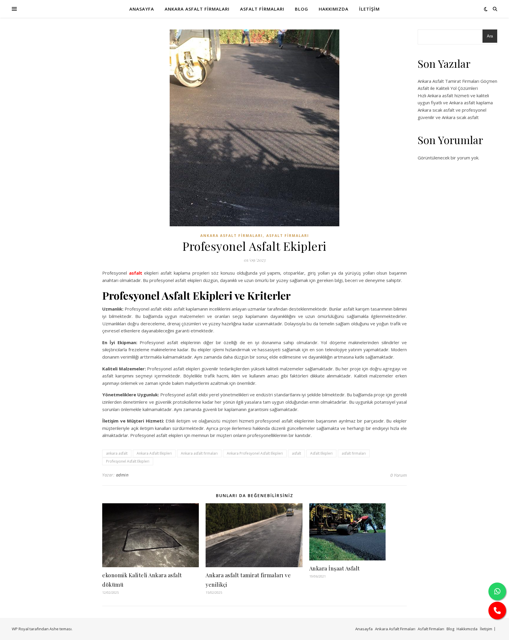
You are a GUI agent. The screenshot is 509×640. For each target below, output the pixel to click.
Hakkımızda (333, 9)
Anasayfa (141, 9)
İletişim (369, 9)
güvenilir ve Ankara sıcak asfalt (448, 117)
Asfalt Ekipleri (321, 453)
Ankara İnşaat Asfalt (334, 568)
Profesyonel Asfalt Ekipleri (127, 461)
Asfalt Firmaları (262, 9)
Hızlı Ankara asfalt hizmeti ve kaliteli (453, 95)
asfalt (135, 273)
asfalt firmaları (354, 453)
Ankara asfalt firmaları (199, 453)
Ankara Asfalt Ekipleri (154, 453)
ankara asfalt (117, 453)
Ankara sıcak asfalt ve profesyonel (452, 110)
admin (122, 475)
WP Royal (20, 628)
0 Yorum (398, 475)
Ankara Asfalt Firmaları (197, 9)
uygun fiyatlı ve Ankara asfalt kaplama (455, 102)
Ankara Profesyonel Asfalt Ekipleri (255, 453)
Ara (490, 36)
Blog (301, 9)
